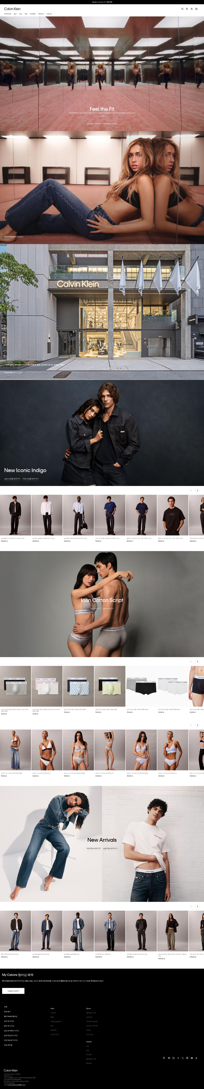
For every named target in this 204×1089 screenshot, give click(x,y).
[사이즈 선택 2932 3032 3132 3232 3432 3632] (46, 931)
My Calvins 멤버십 (10, 1016)
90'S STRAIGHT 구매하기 (13, 237)
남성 (87, 1046)
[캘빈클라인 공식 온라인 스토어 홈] (12, 8)
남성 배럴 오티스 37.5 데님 (102, 954)
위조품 (88, 1030)
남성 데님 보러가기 (110, 848)
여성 (87, 1050)
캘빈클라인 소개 (91, 1013)
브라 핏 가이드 (9, 1021)
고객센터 (53, 1013)
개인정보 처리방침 (92, 1021)
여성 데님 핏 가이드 (11, 1040)
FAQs (52, 1017)
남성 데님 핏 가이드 (11, 1035)
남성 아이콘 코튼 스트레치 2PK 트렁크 (138, 709)
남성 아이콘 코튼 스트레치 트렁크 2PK (75, 709)
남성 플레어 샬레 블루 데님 (71, 954)
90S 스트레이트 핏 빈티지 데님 (10, 954)
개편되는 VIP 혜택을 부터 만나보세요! (102, 2)
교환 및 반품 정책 (56, 1021)
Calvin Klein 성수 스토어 (13, 372)
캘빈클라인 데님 (91, 1059)
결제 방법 (53, 1030)
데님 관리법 (8, 1045)
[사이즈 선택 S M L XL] (15, 515)
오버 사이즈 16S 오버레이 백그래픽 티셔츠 (107, 538)
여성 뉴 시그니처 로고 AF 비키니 (42, 773)
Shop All (89, 1063)
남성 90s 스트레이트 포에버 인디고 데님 (75, 538)
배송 (52, 1026)
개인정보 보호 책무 (92, 1026)
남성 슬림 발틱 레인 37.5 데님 (41, 954)
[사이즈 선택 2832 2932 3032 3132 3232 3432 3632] (15, 931)
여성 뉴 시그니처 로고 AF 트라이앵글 (11, 773)
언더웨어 (89, 1054)
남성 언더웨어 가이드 (11, 1031)
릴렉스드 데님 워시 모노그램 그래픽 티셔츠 (139, 538)
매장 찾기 (7, 1011)
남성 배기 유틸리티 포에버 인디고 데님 (44, 538)
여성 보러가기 (95, 608)
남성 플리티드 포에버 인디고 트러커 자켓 (12, 538)
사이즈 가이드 (55, 1034)
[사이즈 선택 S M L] (15, 750)
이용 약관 (89, 1017)
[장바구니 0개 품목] (196, 8)
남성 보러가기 (108, 608)
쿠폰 (5, 1007)
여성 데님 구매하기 (110, 123)
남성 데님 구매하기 (94, 123)
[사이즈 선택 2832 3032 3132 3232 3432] (78, 931)
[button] (193, 9)
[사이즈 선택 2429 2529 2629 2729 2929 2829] (172, 931)
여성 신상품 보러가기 (31, 478)
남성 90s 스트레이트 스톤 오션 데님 (137, 954)
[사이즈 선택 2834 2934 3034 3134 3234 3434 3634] (78, 515)
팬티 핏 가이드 (9, 1026)
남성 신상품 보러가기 (12, 478)
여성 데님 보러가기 (94, 848)
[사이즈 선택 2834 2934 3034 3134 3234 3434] (46, 515)
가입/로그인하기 (13, 991)
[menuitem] (188, 9)
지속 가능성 (90, 1034)
